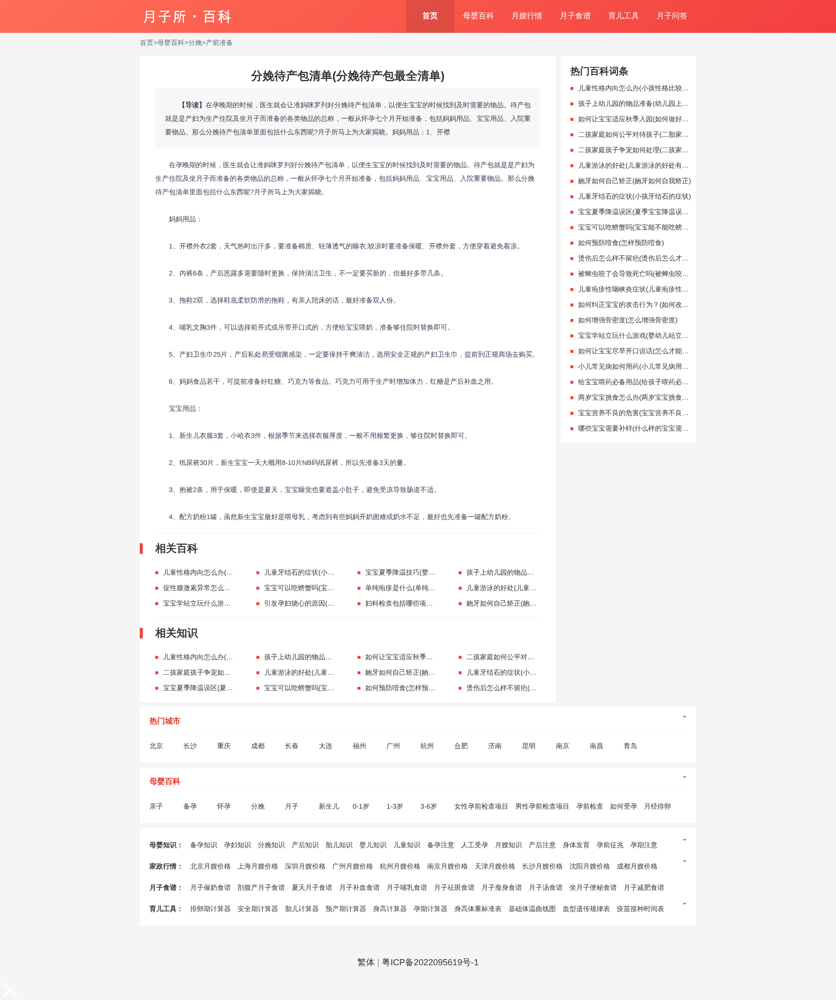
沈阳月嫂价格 (589, 866)
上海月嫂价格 (258, 866)
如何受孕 (623, 806)
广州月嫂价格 (352, 866)
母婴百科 (478, 16)
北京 (156, 746)
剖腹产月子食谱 (261, 887)
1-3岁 (395, 806)
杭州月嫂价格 (400, 866)
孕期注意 (643, 845)
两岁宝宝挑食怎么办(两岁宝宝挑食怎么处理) (644, 397)
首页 (430, 16)
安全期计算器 (258, 909)
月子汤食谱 (546, 887)
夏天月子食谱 (312, 887)
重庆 (224, 746)
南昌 (596, 746)
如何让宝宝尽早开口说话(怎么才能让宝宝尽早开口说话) (661, 351)
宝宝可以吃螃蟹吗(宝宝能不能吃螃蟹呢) (324, 588)
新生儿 (329, 806)
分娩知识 (271, 845)
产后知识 (305, 845)
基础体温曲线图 (532, 909)
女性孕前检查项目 (481, 806)
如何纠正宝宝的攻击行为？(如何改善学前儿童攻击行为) (661, 304)
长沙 (190, 746)
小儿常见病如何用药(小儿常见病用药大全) (641, 366)
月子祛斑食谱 (454, 887)
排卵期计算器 (210, 909)
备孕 (190, 806)
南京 (562, 746)
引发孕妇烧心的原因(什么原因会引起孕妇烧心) (334, 603)
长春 (292, 746)
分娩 (195, 42)
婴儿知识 (373, 845)
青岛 (630, 746)
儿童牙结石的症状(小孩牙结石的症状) (320, 572)
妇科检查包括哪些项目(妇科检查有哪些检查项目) (438, 603)
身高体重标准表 (478, 909)
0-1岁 (361, 806)
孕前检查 (589, 806)
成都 (258, 746)
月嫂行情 (526, 16)
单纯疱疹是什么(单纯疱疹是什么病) (418, 588)
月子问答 (672, 16)
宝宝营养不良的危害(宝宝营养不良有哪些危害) (648, 413)
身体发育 (576, 845)
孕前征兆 (610, 845)
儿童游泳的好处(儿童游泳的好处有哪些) (526, 588)
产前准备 (219, 42)
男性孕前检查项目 (542, 806)
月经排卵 (657, 806)
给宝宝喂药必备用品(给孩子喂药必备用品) (641, 382)
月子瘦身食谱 (501, 887)
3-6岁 (428, 806)
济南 (495, 746)
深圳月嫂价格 (305, 866)
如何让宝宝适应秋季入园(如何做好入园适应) (431, 657)
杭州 (427, 746)
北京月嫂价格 (210, 866)
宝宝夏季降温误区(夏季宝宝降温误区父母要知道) (236, 688)
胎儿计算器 (302, 909)
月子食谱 (575, 16)
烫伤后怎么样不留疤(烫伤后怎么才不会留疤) (532, 688)
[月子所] (187, 12)
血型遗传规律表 (586, 909)
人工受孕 (474, 845)
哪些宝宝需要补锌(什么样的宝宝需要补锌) (641, 428)
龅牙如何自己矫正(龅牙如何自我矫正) (522, 603)
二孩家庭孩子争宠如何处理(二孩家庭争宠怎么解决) (239, 672)
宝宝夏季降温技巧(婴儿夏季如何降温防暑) (428, 572)
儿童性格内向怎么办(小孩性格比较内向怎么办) (233, 572)
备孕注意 (440, 845)
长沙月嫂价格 (542, 866)
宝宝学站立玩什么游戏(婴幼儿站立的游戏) (226, 603)
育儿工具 (623, 16)
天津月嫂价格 (495, 866)
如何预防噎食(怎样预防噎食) (408, 688)
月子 (292, 806)
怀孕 (224, 806)
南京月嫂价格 (447, 866)
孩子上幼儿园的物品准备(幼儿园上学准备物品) (536, 572)
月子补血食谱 (359, 887)
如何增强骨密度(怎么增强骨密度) (627, 320)
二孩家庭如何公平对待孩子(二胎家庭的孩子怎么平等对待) (665, 134)
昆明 (529, 746)
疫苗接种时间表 (640, 909)
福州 (359, 746)
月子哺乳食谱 (407, 887)
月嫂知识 (508, 845)
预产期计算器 (346, 909)
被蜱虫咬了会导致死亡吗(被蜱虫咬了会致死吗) (648, 273)
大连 (325, 746)
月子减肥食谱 (644, 887)
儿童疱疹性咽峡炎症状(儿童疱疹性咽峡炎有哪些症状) (658, 289)
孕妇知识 (237, 845)
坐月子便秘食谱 (593, 887)
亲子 (156, 806)
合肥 (461, 746)
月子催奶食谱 (210, 887)
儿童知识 (406, 845)
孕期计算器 (431, 909)
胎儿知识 (339, 845)
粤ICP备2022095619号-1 (430, 962)
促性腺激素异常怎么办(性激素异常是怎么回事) (233, 588)
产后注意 (542, 845)
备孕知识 (203, 845)
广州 (393, 746)
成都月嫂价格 (637, 866)
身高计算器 (390, 909)
